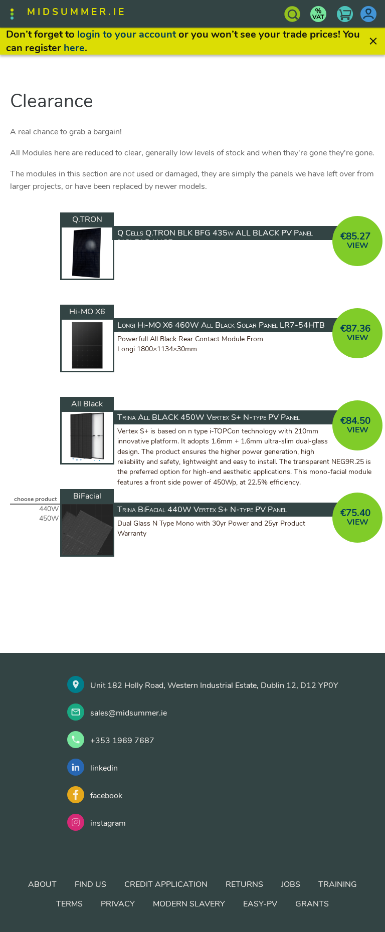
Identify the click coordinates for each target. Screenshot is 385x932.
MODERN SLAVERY (189, 903)
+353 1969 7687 (122, 740)
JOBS (290, 884)
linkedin (104, 768)
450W (49, 518)
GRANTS (312, 903)
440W (49, 509)
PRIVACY (118, 903)
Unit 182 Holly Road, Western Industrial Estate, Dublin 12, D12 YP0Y (214, 685)
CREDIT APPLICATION (166, 884)
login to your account (126, 34)
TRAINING (337, 884)
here (74, 48)
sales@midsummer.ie (128, 713)
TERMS (69, 903)
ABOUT (42, 884)
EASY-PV (260, 903)
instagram (108, 823)
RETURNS (244, 884)
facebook (106, 795)
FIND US (90, 884)
